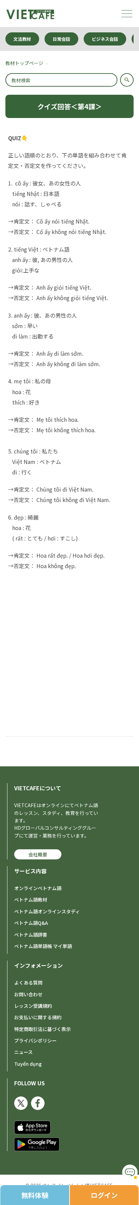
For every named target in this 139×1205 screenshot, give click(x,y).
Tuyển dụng (28, 1063)
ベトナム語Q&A (31, 922)
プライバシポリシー (35, 1040)
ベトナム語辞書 (30, 934)
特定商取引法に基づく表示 (42, 1029)
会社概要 (37, 854)
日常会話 (61, 39)
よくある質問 (28, 982)
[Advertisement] (69, 647)
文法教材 (22, 39)
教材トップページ (24, 63)
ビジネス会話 (105, 39)
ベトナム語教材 (30, 899)
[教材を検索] (127, 80)
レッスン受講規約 (33, 1005)
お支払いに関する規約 (37, 1017)
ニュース (23, 1052)
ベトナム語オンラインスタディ (47, 911)
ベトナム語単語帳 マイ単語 (43, 946)
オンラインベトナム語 (37, 888)
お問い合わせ (28, 994)
